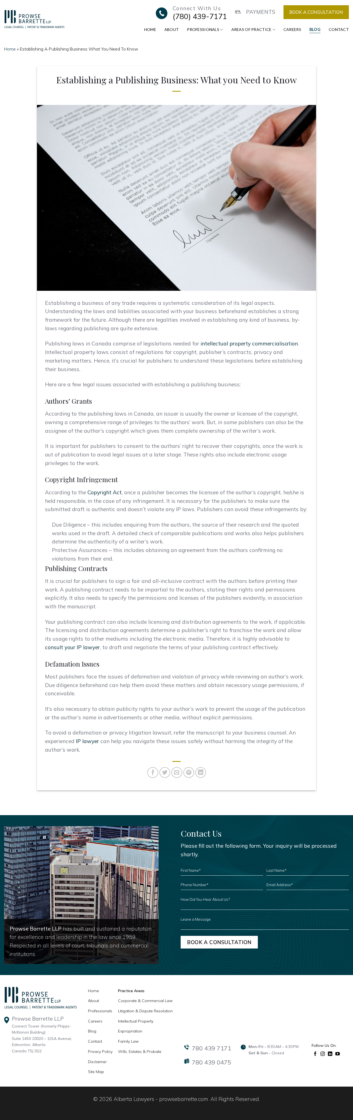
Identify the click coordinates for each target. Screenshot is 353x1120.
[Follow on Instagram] (322, 1053)
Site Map (96, 1072)
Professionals (203, 29)
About (171, 29)
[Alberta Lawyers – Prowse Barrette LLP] (34, 19)
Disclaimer (97, 1062)
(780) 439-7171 (200, 16)
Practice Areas (131, 991)
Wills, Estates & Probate (139, 1051)
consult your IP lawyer (72, 647)
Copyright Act (104, 492)
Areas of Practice (251, 29)
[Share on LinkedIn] (200, 772)
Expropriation (130, 1031)
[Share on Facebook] (152, 772)
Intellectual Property (135, 1021)
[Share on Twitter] (164, 772)
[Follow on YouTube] (337, 1053)
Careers (292, 29)
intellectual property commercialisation (249, 343)
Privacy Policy (100, 1051)
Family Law (128, 1041)
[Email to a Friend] (176, 772)
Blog (314, 29)
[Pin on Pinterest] (188, 772)
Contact (339, 29)
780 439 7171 (211, 1048)
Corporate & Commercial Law (145, 1001)
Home (150, 29)
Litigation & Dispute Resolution (145, 1011)
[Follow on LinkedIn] (330, 1053)
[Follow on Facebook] (315, 1053)
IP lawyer (87, 741)
